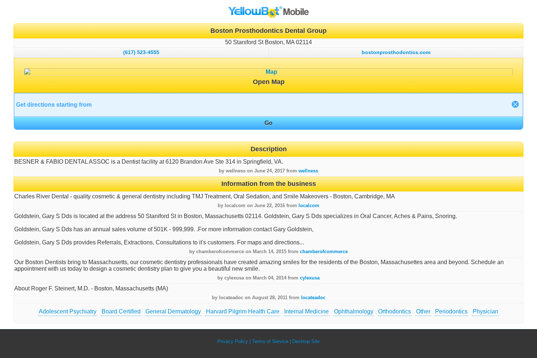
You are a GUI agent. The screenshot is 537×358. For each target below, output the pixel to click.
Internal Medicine (306, 311)
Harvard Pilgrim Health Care (242, 311)
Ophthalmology (353, 311)
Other (423, 311)
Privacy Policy (232, 341)
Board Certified (121, 311)
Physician (485, 311)
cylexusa (310, 278)
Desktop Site (306, 341)
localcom (308, 205)
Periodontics (451, 311)
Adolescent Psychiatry (67, 311)
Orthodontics (394, 311)
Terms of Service (270, 341)
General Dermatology (173, 311)
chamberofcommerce (324, 251)
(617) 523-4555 (141, 52)
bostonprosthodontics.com (396, 52)
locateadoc (313, 297)
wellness (308, 171)
